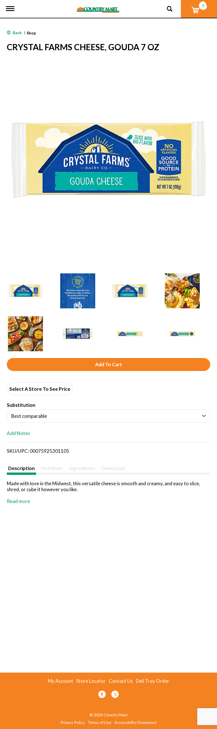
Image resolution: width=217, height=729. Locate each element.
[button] (25, 290)
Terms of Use (99, 722)
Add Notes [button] (18, 433)
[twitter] (115, 695)
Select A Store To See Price (39, 389)
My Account (60, 681)
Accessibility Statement (135, 722)
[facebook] (102, 695)
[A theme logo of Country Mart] (98, 6)
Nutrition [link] (51, 468)
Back (17, 32)
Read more (18, 501)
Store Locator (91, 681)
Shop (31, 32)
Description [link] (21, 468)
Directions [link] (113, 468)
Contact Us (121, 681)
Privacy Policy (72, 722)
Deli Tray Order (152, 681)
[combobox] (108, 416)
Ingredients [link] (82, 468)
